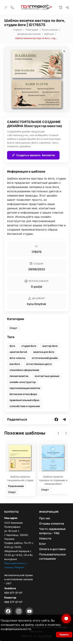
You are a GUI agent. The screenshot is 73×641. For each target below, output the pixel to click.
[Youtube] (29, 611)
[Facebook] (8, 611)
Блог (42, 543)
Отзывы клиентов (51, 523)
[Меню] (6, 7)
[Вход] (67, 7)
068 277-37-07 (13, 601)
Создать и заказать (35, 155)
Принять (64, 634)
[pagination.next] (66, 433)
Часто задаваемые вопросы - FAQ (52, 531)
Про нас (44, 518)
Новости (45, 538)
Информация (49, 511)
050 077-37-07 (13, 592)
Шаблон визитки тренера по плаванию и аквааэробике (53, 480)
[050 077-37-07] (12, 7)
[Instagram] (19, 611)
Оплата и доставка (52, 549)
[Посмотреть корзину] (60, 7)
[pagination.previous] (58, 433)
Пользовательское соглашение (52, 556)
